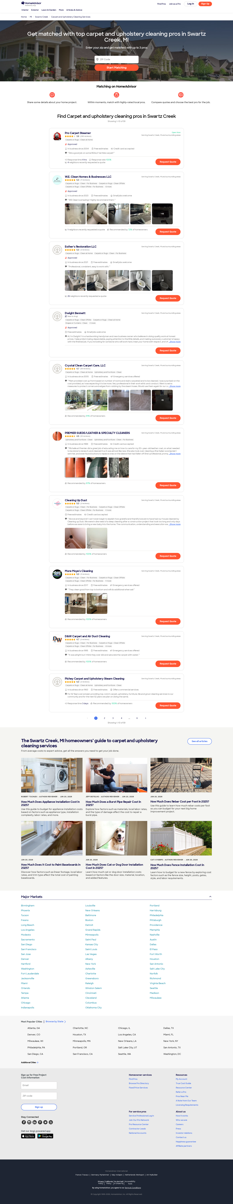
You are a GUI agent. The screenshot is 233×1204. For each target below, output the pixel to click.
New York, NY (170, 1041)
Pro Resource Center (139, 1124)
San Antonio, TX (172, 1047)
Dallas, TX (168, 1028)
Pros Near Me (182, 1096)
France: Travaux (82, 1175)
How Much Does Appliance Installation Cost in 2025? (50, 803)
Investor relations (184, 1133)
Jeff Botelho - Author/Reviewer (102, 797)
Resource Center (184, 1087)
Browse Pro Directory (139, 1083)
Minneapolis (91, 934)
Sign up (39, 1107)
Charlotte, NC (80, 1028)
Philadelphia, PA (36, 1047)
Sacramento (28, 939)
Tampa (24, 993)
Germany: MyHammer (100, 1175)
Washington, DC (172, 1054)
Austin (153, 939)
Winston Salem (93, 988)
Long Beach (27, 925)
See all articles (200, 741)
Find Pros (133, 1079)
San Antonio (156, 963)
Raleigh (89, 983)
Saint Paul (90, 939)
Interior (25, 10)
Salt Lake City (157, 968)
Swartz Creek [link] (41, 17)
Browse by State (54, 1021)
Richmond (155, 978)
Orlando (25, 988)
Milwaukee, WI (35, 1041)
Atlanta (25, 997)
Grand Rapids (92, 929)
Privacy (101, 1182)
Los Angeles (27, 929)
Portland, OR (80, 1047)
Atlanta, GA (34, 1028)
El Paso (154, 949)
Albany (89, 959)
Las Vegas (91, 954)
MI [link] (31, 17)
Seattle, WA (124, 1054)
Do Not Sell (119, 1182)
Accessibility (130, 1183)
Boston (89, 920)
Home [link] (24, 17)
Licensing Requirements (187, 1105)
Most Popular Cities (31, 1021)
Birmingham (27, 905)
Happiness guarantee (186, 1141)
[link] (116, 136)
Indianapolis (27, 1007)
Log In (190, 3)
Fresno (25, 920)
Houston (154, 959)
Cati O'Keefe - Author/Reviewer (166, 860)
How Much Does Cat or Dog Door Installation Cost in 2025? (114, 866)
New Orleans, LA (127, 1041)
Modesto (26, 934)
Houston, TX (79, 1034)
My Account (181, 1079)
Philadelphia (156, 915)
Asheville (90, 968)
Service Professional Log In (141, 1116)
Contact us (181, 1137)
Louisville (90, 905)
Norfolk (154, 973)
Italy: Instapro (117, 1175)
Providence (156, 925)
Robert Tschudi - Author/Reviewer (39, 797)
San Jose (26, 954)
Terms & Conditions (133, 1188)
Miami (24, 983)
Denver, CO (34, 1034)
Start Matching (116, 67)
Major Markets (31, 897)
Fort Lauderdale (30, 973)
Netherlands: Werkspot (134, 1175)
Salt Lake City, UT (127, 1047)
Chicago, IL (124, 1028)
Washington (27, 968)
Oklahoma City (93, 1007)
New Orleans (92, 910)
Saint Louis (91, 949)
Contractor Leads (137, 1129)
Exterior (35, 10)
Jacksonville (27, 978)
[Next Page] (145, 718)
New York (90, 963)
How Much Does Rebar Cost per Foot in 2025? (179, 801)
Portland (154, 905)
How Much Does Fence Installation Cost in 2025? (177, 866)
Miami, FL (168, 1034)
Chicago (25, 1002)
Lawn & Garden (49, 10)
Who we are (181, 1120)
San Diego (26, 944)
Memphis (155, 929)
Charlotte (90, 973)
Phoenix (25, 910)
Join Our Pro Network (139, 1120)
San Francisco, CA (83, 1054)
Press (178, 1129)
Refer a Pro (181, 1092)
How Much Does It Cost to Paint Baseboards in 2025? (50, 866)
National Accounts (137, 1133)
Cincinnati (90, 993)
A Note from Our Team (186, 1100)
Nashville (155, 934)
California (109, 1182)
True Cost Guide (183, 1083)
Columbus (91, 1002)
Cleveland (91, 997)
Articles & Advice (74, 10)
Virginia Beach (158, 983)
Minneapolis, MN (81, 1041)
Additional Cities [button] (28, 1062)
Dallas (153, 944)
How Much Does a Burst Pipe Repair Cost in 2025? (113, 803)
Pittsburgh (155, 920)
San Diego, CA (35, 1054)
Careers (179, 1124)
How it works (182, 1116)
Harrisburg (155, 910)
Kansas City (91, 944)
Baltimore (90, 915)
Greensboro (92, 978)
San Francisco (28, 949)
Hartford (25, 963)
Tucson (25, 915)
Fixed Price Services (138, 1087)
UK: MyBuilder (152, 1175)
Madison (154, 993)
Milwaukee (156, 997)
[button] (75, 213)
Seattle (154, 988)
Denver (25, 959)
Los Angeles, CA (127, 1034)
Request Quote (168, 161)
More (61, 10)
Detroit (89, 925)
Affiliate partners (184, 1146)
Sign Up (205, 3)
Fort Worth (156, 954)
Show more (175, 342)
